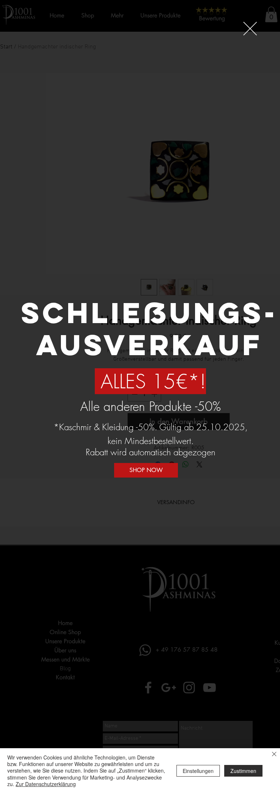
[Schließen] (274, 754)
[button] (250, 28)
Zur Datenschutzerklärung (46, 784)
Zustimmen (243, 770)
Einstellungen (198, 770)
